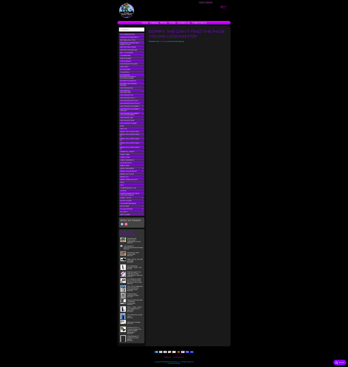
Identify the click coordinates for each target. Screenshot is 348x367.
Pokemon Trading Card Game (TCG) (129, 43)
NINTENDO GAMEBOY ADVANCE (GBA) (132, 114)
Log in (201, 2)
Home (145, 22)
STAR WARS (126, 200)
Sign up (209, 2)
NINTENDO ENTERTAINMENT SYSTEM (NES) (128, 76)
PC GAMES (125, 69)
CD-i (122, 185)
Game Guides (125, 58)
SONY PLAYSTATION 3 (129, 139)
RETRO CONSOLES (128, 50)
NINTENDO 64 (126, 88)
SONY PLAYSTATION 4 (129, 143)
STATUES (132, 206)
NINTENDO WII (126, 95)
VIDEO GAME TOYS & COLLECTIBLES (129, 194)
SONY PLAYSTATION (129, 131)
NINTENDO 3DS (127, 120)
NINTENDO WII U (127, 98)
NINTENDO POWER (128, 64)
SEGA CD (124, 177)
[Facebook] (122, 224)
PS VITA (123, 129)
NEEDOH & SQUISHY (129, 37)
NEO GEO (124, 67)
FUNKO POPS (132, 209)
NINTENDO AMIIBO (128, 123)
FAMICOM (124, 72)
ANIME (123, 191)
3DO (122, 182)
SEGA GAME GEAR (132, 171)
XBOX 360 (125, 154)
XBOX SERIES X (127, 160)
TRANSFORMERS (128, 203)
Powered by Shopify (174, 363)
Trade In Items (199, 22)
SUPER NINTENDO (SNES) (128, 84)
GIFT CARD (125, 214)
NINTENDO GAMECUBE (132, 91)
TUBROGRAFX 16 (128, 188)
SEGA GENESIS (132, 168)
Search (167, 357)
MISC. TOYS (132, 198)
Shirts (163, 22)
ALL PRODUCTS (127, 34)
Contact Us (184, 22)
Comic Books (125, 61)
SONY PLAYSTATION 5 (129, 148)
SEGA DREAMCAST (129, 179)
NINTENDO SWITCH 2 (130, 103)
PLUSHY (124, 212)
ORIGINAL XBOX (127, 151)
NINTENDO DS (126, 117)
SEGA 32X (125, 165)
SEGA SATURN (127, 174)
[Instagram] (126, 224)
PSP (122, 126)
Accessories (125, 55)
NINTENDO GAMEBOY (132, 106)
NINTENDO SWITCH (129, 101)
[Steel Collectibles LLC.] (126, 10)
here (162, 41)
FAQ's (172, 22)
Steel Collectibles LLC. (173, 361)
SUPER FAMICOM (128, 81)
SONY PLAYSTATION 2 (129, 135)
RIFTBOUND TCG (127, 40)
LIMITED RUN (126, 163)
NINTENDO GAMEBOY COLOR (132, 110)
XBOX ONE (125, 157)
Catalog (154, 22)
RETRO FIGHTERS (128, 47)
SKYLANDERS (126, 53)
